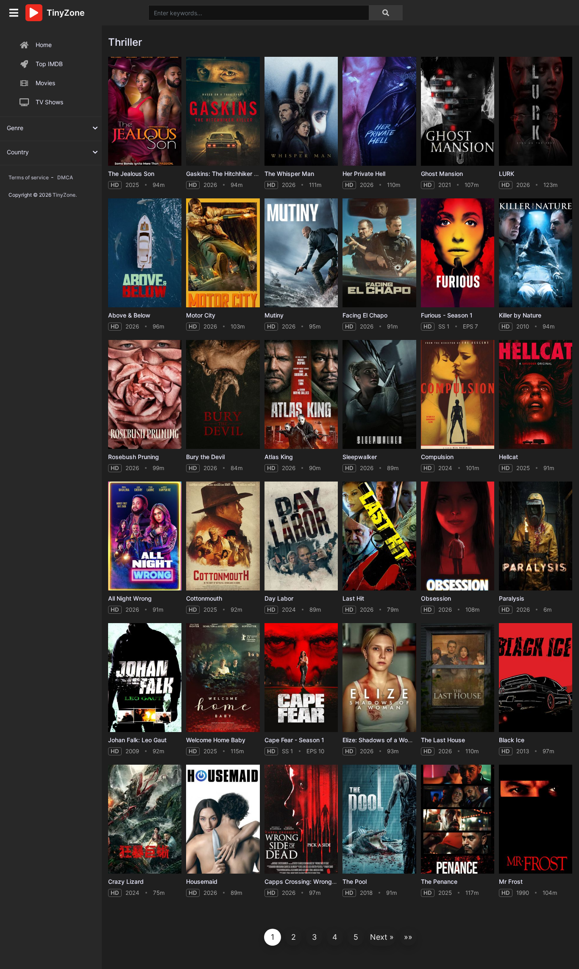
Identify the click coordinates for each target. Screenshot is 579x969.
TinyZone (64, 195)
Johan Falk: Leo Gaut (137, 739)
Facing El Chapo (364, 315)
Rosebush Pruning (133, 456)
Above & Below (129, 315)
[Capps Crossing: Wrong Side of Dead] (301, 819)
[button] (382, 937)
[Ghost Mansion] (457, 111)
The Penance (439, 881)
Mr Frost (511, 881)
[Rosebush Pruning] (144, 394)
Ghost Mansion (442, 173)
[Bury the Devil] (222, 394)
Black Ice (511, 739)
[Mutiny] (301, 252)
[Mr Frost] (535, 819)
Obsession (436, 598)
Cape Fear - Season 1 (294, 739)
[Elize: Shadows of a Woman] (379, 677)
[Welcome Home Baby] (222, 677)
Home (44, 44)
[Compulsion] (457, 394)
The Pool (354, 881)
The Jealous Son (131, 173)
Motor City (200, 315)
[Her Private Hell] (379, 111)
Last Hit (353, 598)
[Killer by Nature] (535, 252)
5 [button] (356, 937)
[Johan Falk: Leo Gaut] (144, 677)
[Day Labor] (301, 536)
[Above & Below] (144, 252)
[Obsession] (457, 536)
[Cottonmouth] (222, 536)
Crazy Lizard (126, 881)
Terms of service (28, 177)
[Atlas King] (301, 394)
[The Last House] (457, 677)
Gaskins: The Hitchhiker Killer (226, 173)
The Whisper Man (289, 173)
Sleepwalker (359, 456)
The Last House (443, 739)
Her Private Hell (363, 173)
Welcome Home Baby (215, 739)
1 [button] (272, 937)
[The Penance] (457, 819)
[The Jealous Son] (144, 111)
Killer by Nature (520, 315)
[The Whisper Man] (301, 111)
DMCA (65, 177)
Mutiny (274, 315)
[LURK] (535, 111)
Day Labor (278, 598)
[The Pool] (379, 819)
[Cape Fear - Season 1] (301, 677)
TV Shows (49, 102)
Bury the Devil (205, 456)
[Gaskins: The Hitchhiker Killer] (222, 111)
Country (18, 152)
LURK (506, 173)
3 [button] (314, 937)
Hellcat (508, 456)
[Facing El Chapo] (379, 252)
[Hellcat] (535, 394)
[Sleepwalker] (379, 394)
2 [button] (293, 937)
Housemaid (201, 881)
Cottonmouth (204, 598)
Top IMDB (49, 63)
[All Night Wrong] (144, 536)
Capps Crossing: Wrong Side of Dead (317, 881)
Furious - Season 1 (447, 315)
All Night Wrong (130, 598)
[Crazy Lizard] (144, 819)
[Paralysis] (535, 536)
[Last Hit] (379, 536)
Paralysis (511, 598)
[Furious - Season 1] (457, 252)
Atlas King (278, 456)
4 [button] (334, 937)
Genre (15, 127)
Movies (45, 82)
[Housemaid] (222, 819)
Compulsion (437, 456)
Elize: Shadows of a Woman (381, 739)
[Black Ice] (535, 677)
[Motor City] (222, 252)
